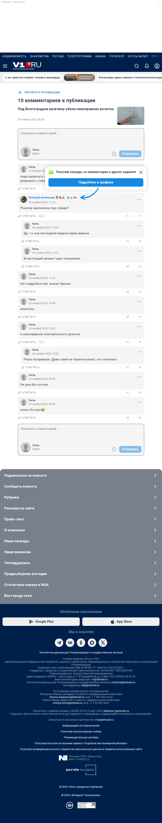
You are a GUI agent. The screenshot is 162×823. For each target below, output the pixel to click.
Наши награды (16, 541)
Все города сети (18, 596)
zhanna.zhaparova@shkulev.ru (67, 697)
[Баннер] (79, 77)
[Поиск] (137, 66)
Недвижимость (15, 56)
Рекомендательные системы (81, 737)
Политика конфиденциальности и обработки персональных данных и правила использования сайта (81, 749)
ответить (29, 188)
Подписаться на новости (25, 475)
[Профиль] (157, 66)
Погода (58, 56)
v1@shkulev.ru (99, 679)
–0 (139, 241)
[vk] (70, 642)
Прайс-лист (14, 519)
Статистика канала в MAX (26, 585)
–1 (139, 216)
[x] (103, 642)
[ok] (81, 642)
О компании (14, 530)
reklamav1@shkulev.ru (116, 711)
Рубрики (11, 497)
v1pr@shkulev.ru (104, 719)
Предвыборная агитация (25, 574)
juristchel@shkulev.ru (123, 682)
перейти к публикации (42, 92)
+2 (127, 417)
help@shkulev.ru (90, 685)
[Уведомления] (147, 66)
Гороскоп (116, 56)
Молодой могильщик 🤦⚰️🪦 (47, 197)
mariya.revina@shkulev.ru (67, 703)
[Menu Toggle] (5, 66)
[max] (92, 642)
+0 (127, 266)
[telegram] (59, 642)
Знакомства (39, 56)
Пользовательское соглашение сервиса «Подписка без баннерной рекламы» (81, 743)
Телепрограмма (79, 56)
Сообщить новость (20, 486)
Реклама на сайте (19, 508)
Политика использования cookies (81, 731)
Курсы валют (138, 56)
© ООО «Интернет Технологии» (81, 795)
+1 (127, 216)
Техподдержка (17, 563)
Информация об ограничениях (81, 725)
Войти (36, 153)
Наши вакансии (17, 552)
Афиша (100, 56)
